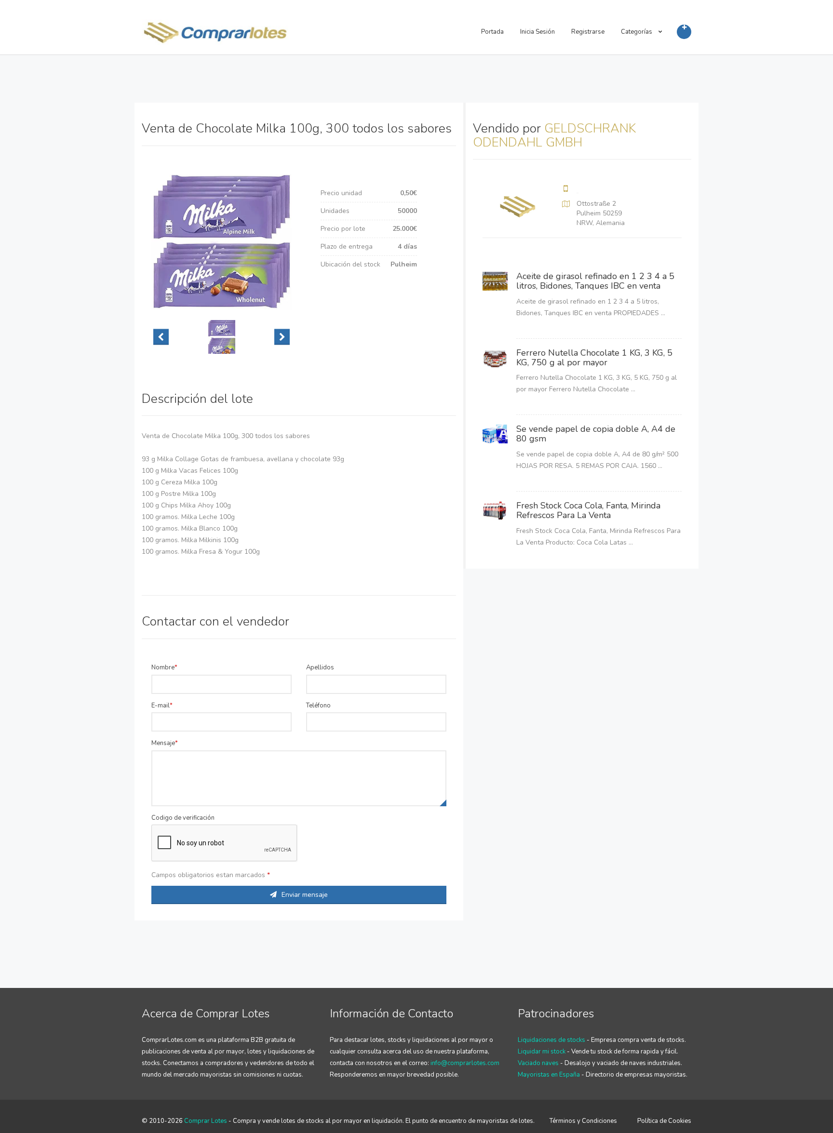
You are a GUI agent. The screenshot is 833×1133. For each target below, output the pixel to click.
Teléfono (318, 705)
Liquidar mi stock (541, 1051)
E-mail (160, 705)
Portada (492, 31)
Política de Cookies (664, 1121)
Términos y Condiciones (583, 1121)
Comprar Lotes (205, 1121)
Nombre (163, 667)
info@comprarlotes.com (464, 1063)
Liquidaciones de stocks (551, 1040)
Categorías (637, 31)
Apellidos (320, 667)
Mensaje (163, 743)
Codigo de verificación (183, 817)
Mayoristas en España (549, 1074)
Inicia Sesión (537, 31)
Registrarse (588, 31)
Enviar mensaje (305, 894)
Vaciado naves (538, 1063)
